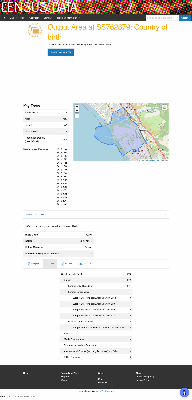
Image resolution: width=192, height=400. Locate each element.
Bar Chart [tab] (68, 263)
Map (100, 378)
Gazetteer (103, 382)
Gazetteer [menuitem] (34, 17)
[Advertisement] (96, 80)
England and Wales (70, 373)
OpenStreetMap (153, 160)
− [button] (77, 110)
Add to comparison (62, 51)
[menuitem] (4, 18)
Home (26, 373)
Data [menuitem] (12, 17)
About (138, 373)
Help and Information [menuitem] (67, 17)
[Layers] (164, 107)
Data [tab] (52, 263)
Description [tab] (34, 263)
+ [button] (77, 106)
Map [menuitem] (22, 17)
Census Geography (145, 376)
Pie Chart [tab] (86, 263)
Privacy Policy (142, 379)
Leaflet (141, 160)
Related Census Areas (35, 214)
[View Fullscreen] (77, 116)
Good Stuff (101, 391)
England (65, 376)
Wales (64, 379)
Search (101, 373)
